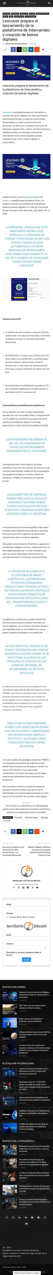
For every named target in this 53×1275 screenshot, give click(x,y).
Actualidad (13, 10)
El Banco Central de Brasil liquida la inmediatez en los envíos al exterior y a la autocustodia (34, 1201)
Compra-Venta (19, 16)
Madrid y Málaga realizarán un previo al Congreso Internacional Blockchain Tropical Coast (39, 851)
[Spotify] (32, 1217)
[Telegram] (29, 888)
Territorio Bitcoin (30, 16)
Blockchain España (31, 817)
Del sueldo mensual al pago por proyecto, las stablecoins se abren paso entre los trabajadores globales (33, 1162)
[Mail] (25, 1217)
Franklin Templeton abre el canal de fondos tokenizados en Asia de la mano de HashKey (33, 1126)
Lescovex (7, 112)
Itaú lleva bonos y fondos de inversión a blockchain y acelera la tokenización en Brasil (34, 1188)
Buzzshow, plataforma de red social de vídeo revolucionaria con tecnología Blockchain (13, 851)
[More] (43, 49)
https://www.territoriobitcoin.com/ (26, 884)
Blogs (11, 16)
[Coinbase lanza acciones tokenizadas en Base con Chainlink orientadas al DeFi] (10, 1115)
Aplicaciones (24, 14)
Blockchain (15, 14)
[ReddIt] (36, 49)
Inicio (4, 10)
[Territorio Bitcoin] (26, 3)
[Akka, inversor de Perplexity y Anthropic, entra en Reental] (10, 1023)
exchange (44, 817)
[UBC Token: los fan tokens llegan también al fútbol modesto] (10, 1009)
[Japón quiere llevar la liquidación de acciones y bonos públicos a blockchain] (10, 1101)
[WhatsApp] (25, 49)
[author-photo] (26, 877)
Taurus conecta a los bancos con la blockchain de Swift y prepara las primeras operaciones (33, 1071)
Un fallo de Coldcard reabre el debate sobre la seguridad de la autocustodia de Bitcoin (34, 1175)
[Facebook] (13, 49)
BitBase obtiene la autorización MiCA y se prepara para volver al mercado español (34, 1034)
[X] (19, 49)
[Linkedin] (31, 49)
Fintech (32, 14)
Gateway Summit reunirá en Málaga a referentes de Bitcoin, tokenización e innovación (34, 994)
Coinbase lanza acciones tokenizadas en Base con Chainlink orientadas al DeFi (34, 1113)
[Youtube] (38, 888)
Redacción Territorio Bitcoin (16, 44)
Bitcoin (5, 16)
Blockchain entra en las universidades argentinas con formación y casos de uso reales (34, 1148)
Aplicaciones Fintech (42, 14)
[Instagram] (19, 888)
